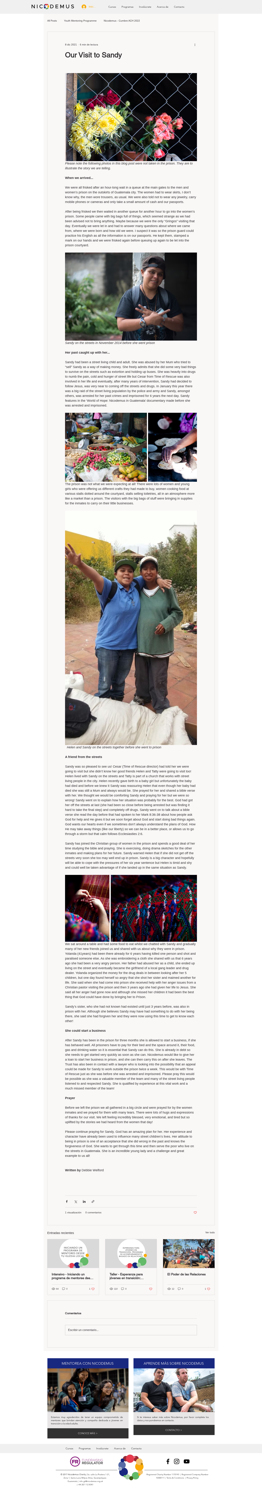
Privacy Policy (193, 1478)
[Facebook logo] (167, 1461)
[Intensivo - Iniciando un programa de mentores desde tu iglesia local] (73, 1253)
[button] (127, 6)
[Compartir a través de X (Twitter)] (75, 1201)
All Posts (52, 20)
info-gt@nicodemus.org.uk (91, 1481)
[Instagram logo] (176, 1461)
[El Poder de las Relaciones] (189, 1253)
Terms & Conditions (175, 1478)
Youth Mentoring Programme (80, 20)
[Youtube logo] (186, 1461)
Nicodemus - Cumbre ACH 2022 (122, 20)
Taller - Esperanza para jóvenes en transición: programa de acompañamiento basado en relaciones (130, 1276)
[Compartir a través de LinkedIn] (84, 1201)
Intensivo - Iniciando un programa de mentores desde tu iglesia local (73, 1276)
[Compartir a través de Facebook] (66, 1201)
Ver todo (210, 1232)
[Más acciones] (195, 44)
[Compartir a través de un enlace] (93, 1201)
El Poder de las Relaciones (186, 1274)
